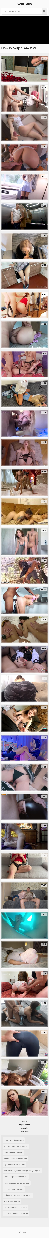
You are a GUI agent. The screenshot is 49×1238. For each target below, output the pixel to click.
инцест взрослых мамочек (15, 1158)
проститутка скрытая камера (16, 1182)
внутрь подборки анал (14, 1140)
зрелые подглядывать (13, 1189)
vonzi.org (24, 4)
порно (24, 1121)
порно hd (24, 1128)
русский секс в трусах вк (14, 1164)
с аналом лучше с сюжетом (16, 1213)
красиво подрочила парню (15, 1146)
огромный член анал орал (15, 1207)
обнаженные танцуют (13, 1152)
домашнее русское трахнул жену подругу (22, 1170)
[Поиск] (44, 11)
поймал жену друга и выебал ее (18, 1195)
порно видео (24, 1124)
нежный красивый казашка (15, 1176)
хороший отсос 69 (12, 1201)
